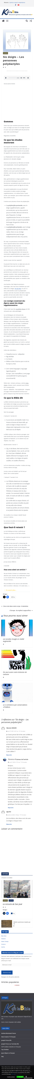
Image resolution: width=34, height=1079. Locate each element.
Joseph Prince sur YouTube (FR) (10, 1044)
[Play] (6, 78)
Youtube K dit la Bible (15, 1022)
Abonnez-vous (7, 972)
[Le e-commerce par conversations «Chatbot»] (17, 684)
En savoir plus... (11, 590)
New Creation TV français (8, 1037)
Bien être (3, 936)
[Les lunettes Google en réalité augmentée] (17, 621)
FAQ (2, 1056)
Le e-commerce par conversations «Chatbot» (15, 706)
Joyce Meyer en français (8, 1053)
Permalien (23, 731)
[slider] (12, 78)
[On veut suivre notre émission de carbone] (17, 651)
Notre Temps (4, 941)
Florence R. (12, 759)
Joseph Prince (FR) (6, 1040)
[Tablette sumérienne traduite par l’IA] (6, 924)
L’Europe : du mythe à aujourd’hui (20, 610)
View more (13, 1074)
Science (3, 944)
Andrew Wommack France (8, 1033)
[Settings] (28, 78)
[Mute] (21, 78)
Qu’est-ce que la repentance (17, 2)
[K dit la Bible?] (3, 21)
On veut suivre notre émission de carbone (15, 673)
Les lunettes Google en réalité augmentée (13, 640)
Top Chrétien (5, 1049)
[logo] (16, 1002)
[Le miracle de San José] (17, 889)
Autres (3, 947)
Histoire (11, 900)
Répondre (9, 755)
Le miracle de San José (12, 904)
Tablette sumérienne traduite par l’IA (21, 923)
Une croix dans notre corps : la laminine (15, 606)
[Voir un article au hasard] (31, 21)
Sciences (5, 53)
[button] (17, 590)
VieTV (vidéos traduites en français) (11, 1047)
